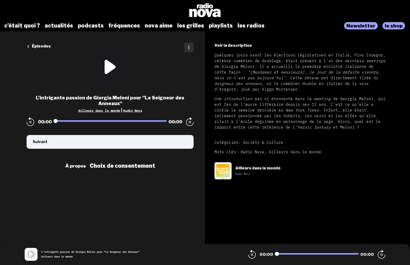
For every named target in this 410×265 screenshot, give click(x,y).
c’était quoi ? (22, 25)
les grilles (190, 25)
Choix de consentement (122, 166)
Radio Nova (132, 110)
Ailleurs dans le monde (99, 110)
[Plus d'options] (189, 47)
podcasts (91, 25)
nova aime (158, 25)
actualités (59, 25)
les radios (251, 25)
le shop (394, 26)
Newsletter (360, 26)
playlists (221, 25)
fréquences (124, 25)
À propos (75, 166)
